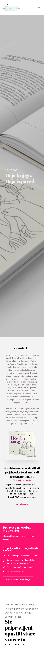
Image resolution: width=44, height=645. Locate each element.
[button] (22, 504)
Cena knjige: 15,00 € (22, 480)
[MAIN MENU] (39, 7)
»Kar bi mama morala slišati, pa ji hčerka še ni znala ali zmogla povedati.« (22, 472)
